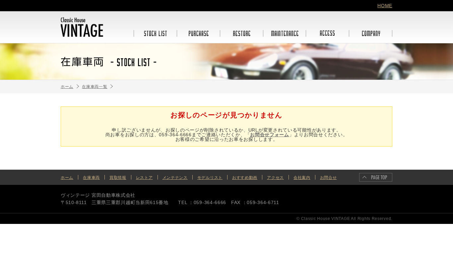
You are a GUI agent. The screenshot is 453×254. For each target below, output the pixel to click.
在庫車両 (91, 177)
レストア (144, 177)
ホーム (67, 177)
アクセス (275, 177)
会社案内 (301, 177)
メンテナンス (175, 177)
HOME (384, 5)
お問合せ (328, 177)
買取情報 (117, 177)
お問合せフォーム (269, 134)
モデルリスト (210, 177)
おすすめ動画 (244, 177)
